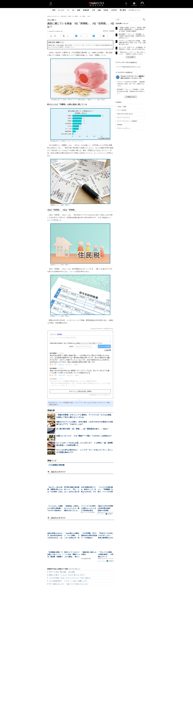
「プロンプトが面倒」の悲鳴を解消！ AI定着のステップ (105, 554)
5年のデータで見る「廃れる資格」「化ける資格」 (62, 572)
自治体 (106, 10)
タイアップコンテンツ (123, 117)
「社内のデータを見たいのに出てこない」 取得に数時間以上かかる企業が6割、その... (106, 535)
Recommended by (101, 513)
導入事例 (123, 10)
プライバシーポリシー (123, 128)
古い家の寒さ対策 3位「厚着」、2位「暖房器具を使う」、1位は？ (82, 429)
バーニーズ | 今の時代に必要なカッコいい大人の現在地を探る (88, 508)
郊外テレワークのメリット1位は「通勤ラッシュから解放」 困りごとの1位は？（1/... (72, 554)
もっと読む (131, 57)
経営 (53, 10)
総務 (78, 10)
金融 (99, 10)
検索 (144, 19)
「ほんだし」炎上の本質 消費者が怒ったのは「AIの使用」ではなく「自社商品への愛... (55, 489)
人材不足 (114, 10)
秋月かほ (105, 31)
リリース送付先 (121, 110)
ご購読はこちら (130, 97)
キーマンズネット (74, 569)
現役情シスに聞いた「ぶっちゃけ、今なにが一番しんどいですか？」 (67, 575)
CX (68, 10)
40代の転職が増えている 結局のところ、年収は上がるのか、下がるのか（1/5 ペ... (88, 489)
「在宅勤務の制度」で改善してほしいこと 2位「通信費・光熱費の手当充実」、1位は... (55, 554)
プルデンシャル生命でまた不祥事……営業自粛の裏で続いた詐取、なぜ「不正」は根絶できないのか (132, 42)
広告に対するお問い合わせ (125, 114)
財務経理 (86, 10)
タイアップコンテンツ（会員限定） (127, 121)
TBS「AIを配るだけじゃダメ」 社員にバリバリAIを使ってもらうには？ (68, 584)
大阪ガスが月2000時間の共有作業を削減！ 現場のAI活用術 (105, 508)
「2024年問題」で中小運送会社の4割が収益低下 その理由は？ (89, 535)
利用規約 (119, 124)
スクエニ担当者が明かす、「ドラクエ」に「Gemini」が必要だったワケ (68, 581)
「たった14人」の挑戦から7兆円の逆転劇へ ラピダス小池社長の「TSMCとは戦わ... (55, 508)
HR (73, 10)
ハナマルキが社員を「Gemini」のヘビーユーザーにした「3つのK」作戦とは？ (70, 578)
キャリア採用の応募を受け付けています (129, 67)
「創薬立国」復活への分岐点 (88, 553)
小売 (93, 10)
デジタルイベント (135, 10)
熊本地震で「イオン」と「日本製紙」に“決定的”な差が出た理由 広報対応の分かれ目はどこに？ (132, 36)
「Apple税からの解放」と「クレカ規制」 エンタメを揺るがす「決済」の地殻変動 (72, 535)
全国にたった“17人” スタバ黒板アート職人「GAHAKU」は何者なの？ (84, 436)
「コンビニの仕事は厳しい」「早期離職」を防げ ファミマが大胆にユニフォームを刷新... (105, 489)
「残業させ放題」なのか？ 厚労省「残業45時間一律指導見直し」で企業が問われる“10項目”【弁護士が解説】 (132, 29)
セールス (61, 10)
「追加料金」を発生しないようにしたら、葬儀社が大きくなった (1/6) (71, 508)
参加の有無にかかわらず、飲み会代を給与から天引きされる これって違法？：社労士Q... (55, 535)
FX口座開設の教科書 (57, 465)
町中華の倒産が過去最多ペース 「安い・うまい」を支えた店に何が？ (71, 489)
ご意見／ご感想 (121, 106)
